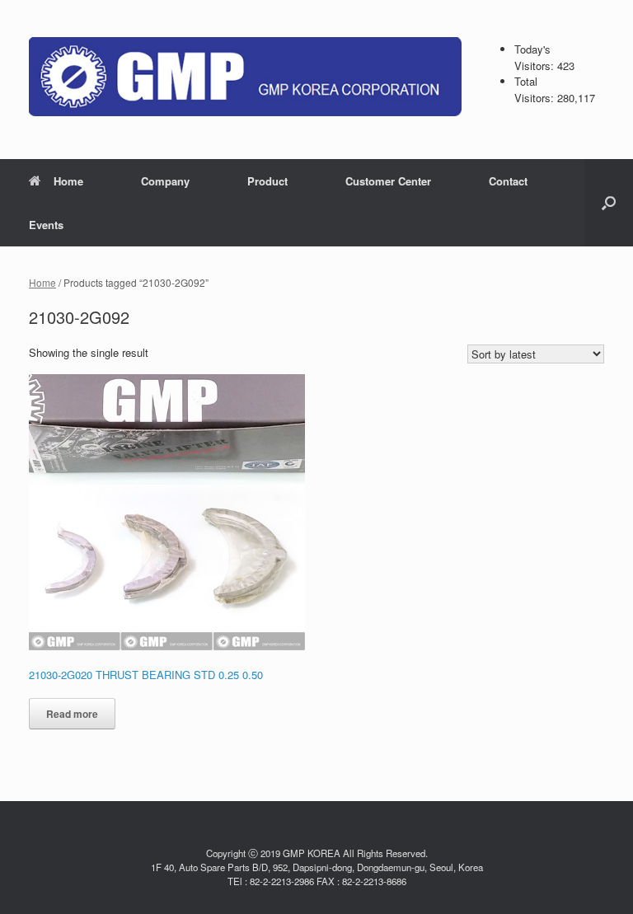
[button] (608, 202)
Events (46, 224)
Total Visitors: (535, 89)
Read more (72, 713)
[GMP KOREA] (245, 76)
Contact (508, 181)
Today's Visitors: (535, 57)
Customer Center (388, 181)
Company (165, 181)
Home (68, 181)
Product (267, 181)
